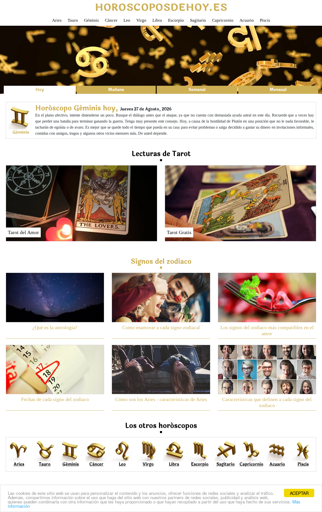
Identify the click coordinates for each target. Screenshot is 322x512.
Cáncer (111, 20)
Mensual (278, 90)
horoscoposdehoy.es (161, 7)
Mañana (116, 90)
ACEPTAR (299, 493)
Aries (57, 20)
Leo (127, 20)
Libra (157, 20)
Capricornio (222, 20)
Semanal (197, 90)
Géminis (91, 20)
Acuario (246, 20)
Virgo (141, 20)
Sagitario (198, 20)
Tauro (73, 20)
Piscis (265, 20)
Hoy (39, 90)
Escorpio (176, 20)
